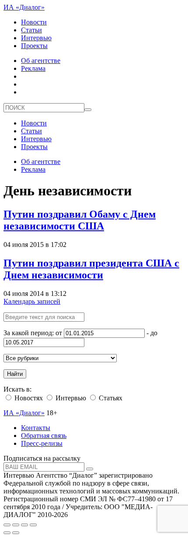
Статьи (31, 30)
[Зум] (33, 525)
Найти (15, 374)
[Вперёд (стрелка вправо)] (15, 532)
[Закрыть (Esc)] (6, 525)
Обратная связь (43, 435)
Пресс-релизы (42, 443)
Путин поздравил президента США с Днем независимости (91, 269)
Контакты (35, 427)
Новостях (28, 398)
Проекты (34, 45)
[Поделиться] (15, 525)
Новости (34, 22)
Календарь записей (31, 301)
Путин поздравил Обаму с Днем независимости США (79, 220)
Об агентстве (40, 60)
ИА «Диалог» (24, 7)
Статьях (109, 398)
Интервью (36, 38)
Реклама (33, 68)
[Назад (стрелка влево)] (6, 532)
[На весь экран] (24, 525)
